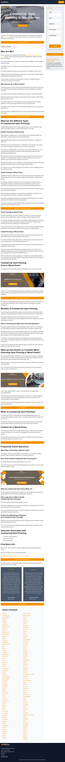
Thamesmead (26, 660)
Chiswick (25, 621)
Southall (25, 678)
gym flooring (7, 37)
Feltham (25, 731)
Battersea (4, 729)
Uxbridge (25, 726)
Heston (24, 698)
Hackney (4, 636)
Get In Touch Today (22, 42)
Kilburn (4, 660)
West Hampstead (6, 644)
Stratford (4, 664)
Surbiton (25, 728)
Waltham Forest (5, 626)
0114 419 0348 (4, 756)
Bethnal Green (5, 654)
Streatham (25, 651)
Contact (61, 2)
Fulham (24, 617)
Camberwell (5, 711)
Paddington (4, 670)
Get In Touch (22, 442)
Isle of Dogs (5, 713)
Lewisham (25, 635)
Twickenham (26, 694)
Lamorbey (25, 708)
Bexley (24, 720)
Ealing (24, 637)
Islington (4, 630)
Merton (24, 682)
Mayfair (4, 666)
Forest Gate (5, 680)
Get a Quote (21, 25)
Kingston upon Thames (28, 714)
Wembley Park (5, 701)
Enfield (3, 638)
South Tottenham (9, 555)
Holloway (22, 555)
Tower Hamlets (5, 678)
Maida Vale (4, 662)
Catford (24, 647)
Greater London (26, 613)
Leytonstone (5, 656)
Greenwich (4, 731)
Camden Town (5, 632)
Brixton (3, 735)
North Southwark (6, 676)
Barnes (24, 629)
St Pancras (4, 640)
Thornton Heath (26, 696)
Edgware (4, 688)
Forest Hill (25, 645)
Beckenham (25, 688)
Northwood (25, 686)
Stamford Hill (16, 555)
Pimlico (4, 695)
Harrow (24, 623)
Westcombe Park (27, 615)
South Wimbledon (27, 680)
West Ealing (25, 641)
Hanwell (25, 649)
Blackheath (25, 625)
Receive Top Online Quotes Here (22, 297)
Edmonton (27, 555)
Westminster (5, 684)
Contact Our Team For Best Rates (22, 116)
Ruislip (24, 690)
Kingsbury (4, 682)
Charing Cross (5, 668)
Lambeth (4, 737)
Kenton (4, 723)
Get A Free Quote (22, 604)
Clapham (4, 733)
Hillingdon (25, 712)
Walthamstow (5, 642)
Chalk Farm (5, 628)
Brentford (25, 655)
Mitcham (25, 692)
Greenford (25, 653)
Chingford (4, 652)
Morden (24, 700)
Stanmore (4, 721)
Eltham (24, 666)
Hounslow (25, 702)
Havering (25, 670)
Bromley (4, 672)
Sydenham (25, 664)
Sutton (24, 735)
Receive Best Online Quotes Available (22, 208)
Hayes (24, 710)
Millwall (4, 707)
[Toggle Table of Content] (13, 47)
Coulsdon (25, 739)
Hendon (4, 650)
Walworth (4, 690)
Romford (25, 672)
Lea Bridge (4, 624)
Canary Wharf (5, 692)
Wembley (4, 715)
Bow (3, 658)
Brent (3, 646)
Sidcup (24, 706)
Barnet (3, 648)
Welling (24, 684)
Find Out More (22, 407)
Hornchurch (25, 704)
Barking (4, 727)
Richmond (25, 676)
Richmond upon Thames (28, 674)
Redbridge (4, 686)
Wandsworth (26, 627)
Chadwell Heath (26, 639)
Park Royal (4, 719)
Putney (24, 633)
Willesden (4, 674)
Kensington (4, 699)
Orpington (25, 737)
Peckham (4, 717)
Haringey (3, 555)
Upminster (25, 722)
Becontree (25, 643)
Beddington (25, 718)
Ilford (3, 709)
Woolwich (25, 631)
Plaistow (4, 697)
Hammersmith (5, 725)
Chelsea (4, 705)
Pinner (24, 657)
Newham (4, 703)
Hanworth (25, 733)
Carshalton (25, 724)
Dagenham (25, 668)
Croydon (25, 716)
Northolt (25, 662)
